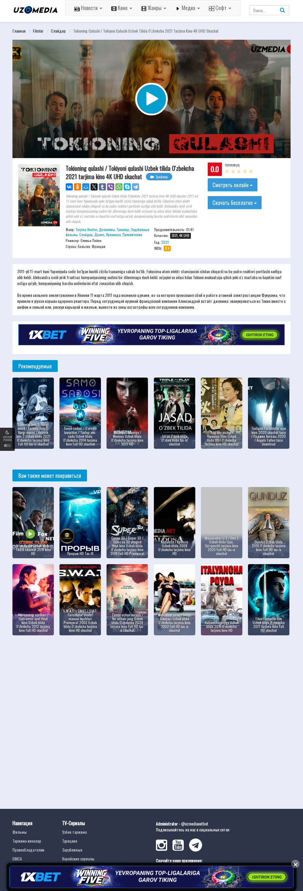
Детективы (107, 229)
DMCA (17, 858)
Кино (123, 8)
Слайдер (58, 31)
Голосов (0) (232, 165)
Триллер (123, 229)
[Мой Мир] (85, 186)
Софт (221, 8)
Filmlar (38, 31)
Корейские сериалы (78, 858)
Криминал (113, 234)
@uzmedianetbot (194, 823)
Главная (18, 31)
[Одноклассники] (77, 186)
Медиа (188, 8)
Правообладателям (28, 850)
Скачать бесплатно (233, 202)
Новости (89, 8)
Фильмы (19, 832)
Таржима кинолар (26, 841)
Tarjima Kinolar (86, 229)
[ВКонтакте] (69, 186)
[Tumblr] (102, 186)
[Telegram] (135, 186)
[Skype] (127, 186)
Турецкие (69, 841)
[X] (94, 186)
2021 (165, 242)
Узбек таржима (74, 832)
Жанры (154, 8)
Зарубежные (72, 850)
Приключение (132, 234)
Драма (99, 234)
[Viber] (110, 186)
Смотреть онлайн (231, 185)
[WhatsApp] (119, 186)
